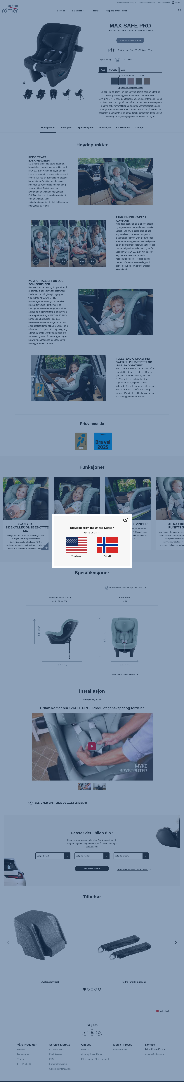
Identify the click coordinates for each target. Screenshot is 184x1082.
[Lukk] (126, 519)
